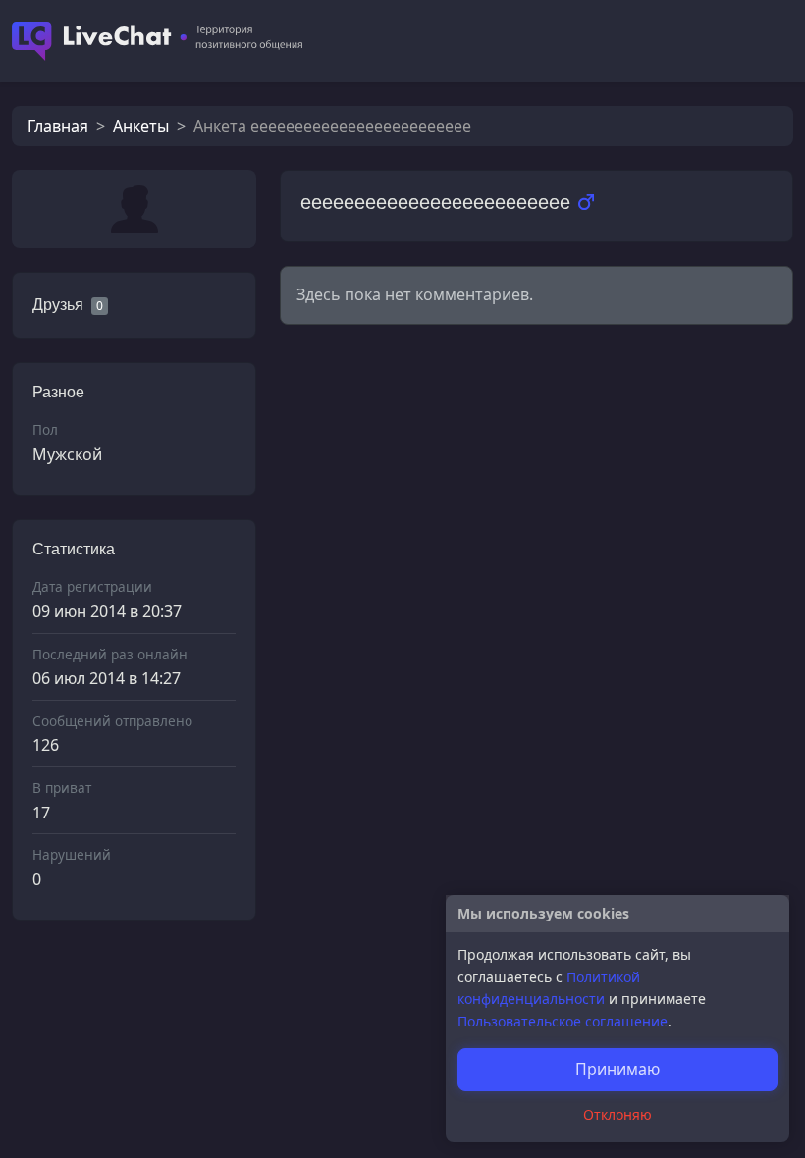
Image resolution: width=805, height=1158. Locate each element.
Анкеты (141, 125)
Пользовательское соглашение (562, 1021)
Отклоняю (617, 1114)
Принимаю (617, 1068)
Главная (57, 125)
